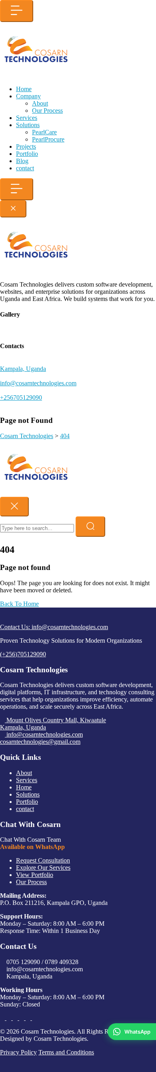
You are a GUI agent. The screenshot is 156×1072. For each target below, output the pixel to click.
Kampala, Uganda (23, 368)
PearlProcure (48, 139)
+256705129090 (21, 397)
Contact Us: (54, 627)
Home (24, 89)
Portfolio (27, 153)
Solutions (28, 125)
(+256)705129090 (23, 654)
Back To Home (19, 603)
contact (25, 168)
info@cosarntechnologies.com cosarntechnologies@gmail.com (41, 738)
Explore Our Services (43, 867)
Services (26, 117)
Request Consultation (43, 860)
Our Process (47, 110)
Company (28, 96)
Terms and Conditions (66, 1052)
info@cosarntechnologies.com (38, 383)
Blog (22, 160)
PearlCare (44, 132)
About (40, 103)
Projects (26, 146)
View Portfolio (34, 874)
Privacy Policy (18, 1052)
